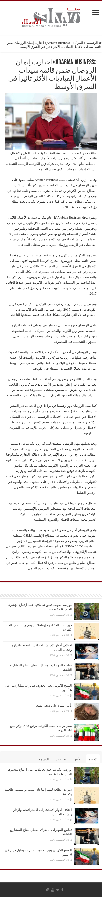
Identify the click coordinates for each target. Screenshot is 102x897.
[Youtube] (53, 890)
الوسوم (44, 759)
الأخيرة (93, 759)
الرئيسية (92, 43)
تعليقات (61, 759)
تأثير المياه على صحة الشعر (53, 705)
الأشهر (77, 759)
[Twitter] (58, 890)
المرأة (79, 43)
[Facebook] (62, 890)
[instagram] (48, 890)
